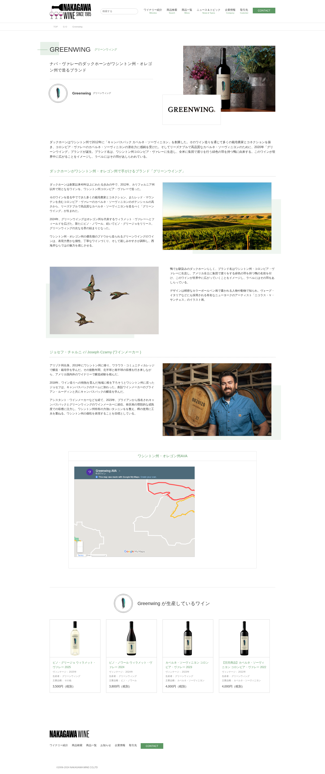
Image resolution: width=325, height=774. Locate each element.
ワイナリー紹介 (153, 11)
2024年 (129, 672)
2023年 (185, 672)
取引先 (244, 11)
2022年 (242, 672)
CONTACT (264, 10)
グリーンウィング (71, 676)
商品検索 (172, 11)
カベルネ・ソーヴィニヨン (190, 680)
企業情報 (230, 11)
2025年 (73, 672)
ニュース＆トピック (208, 11)
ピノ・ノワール (129, 680)
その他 (68, 680)
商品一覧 (187, 11)
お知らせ (105, 745)
